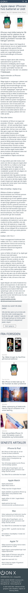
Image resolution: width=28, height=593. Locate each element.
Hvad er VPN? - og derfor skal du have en (13, 529)
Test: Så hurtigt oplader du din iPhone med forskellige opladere (13, 464)
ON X (5, 1)
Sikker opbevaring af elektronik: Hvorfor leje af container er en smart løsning (14, 408)
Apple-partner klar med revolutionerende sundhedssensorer (13, 504)
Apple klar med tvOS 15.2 (9, 559)
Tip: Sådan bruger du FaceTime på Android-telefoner (13, 358)
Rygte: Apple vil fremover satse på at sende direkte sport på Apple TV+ (13, 555)
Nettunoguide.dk (16, 584)
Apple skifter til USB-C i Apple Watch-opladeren (13, 499)
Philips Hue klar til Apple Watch (11, 488)
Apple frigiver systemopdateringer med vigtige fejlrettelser (14, 550)
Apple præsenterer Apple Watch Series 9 (8, 484)
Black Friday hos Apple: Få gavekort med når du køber (12, 563)
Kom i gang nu (9, 326)
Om (11, 577)
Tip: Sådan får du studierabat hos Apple (14, 474)
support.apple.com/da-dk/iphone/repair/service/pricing (11, 300)
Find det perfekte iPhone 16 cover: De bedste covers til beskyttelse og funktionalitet (12, 435)
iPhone (24, 12)
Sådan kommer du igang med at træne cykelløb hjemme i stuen (13, 545)
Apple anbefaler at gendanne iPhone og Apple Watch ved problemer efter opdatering (14, 493)
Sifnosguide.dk (5, 582)
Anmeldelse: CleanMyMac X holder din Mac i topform (13, 534)
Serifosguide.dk (16, 582)
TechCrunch (6, 72)
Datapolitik (17, 577)
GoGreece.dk (19, 580)
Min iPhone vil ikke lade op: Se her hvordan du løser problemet (14, 383)
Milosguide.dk (5, 584)
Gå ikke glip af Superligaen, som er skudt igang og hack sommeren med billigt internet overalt (13, 469)
